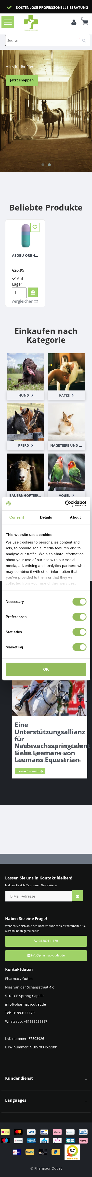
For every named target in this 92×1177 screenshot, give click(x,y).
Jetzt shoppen (22, 80)
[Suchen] (85, 38)
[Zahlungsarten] (46, 1141)
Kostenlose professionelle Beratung (52, 7)
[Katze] (66, 371)
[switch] (79, 617)
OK (46, 669)
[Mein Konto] (75, 23)
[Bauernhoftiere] (25, 471)
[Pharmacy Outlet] (39, 23)
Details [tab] (46, 517)
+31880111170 (47, 941)
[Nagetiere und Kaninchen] (66, 421)
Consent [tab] (16, 517)
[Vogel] (66, 471)
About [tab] (75, 517)
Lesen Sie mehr (28, 771)
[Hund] (25, 371)
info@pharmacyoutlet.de (48, 955)
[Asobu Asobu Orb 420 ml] (25, 235)
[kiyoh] (72, 1151)
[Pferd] (25, 421)
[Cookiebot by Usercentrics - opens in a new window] (65, 503)
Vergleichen (23, 301)
